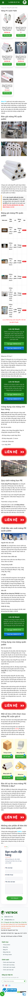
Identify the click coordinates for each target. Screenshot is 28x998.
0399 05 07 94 (14, 2)
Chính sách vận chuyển (9, 967)
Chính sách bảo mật (8, 969)
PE (5, 359)
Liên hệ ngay (6, 756)
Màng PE (3, 101)
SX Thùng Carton (7, 954)
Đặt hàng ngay (7, 35)
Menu (3, 2)
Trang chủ (3, 7)
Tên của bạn (8, 868)
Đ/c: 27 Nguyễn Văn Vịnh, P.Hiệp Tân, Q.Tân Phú (14, 922)
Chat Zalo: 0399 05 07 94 (14, 348)
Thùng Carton (6, 944)
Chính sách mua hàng (8, 964)
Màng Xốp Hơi (6, 952)
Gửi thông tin (14, 898)
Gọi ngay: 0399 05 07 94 (14, 344)
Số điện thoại (9, 875)
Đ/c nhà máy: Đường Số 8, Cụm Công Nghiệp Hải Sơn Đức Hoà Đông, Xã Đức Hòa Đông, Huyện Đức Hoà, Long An (14, 926)
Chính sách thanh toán (9, 962)
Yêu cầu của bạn (10, 881)
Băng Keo (5, 947)
